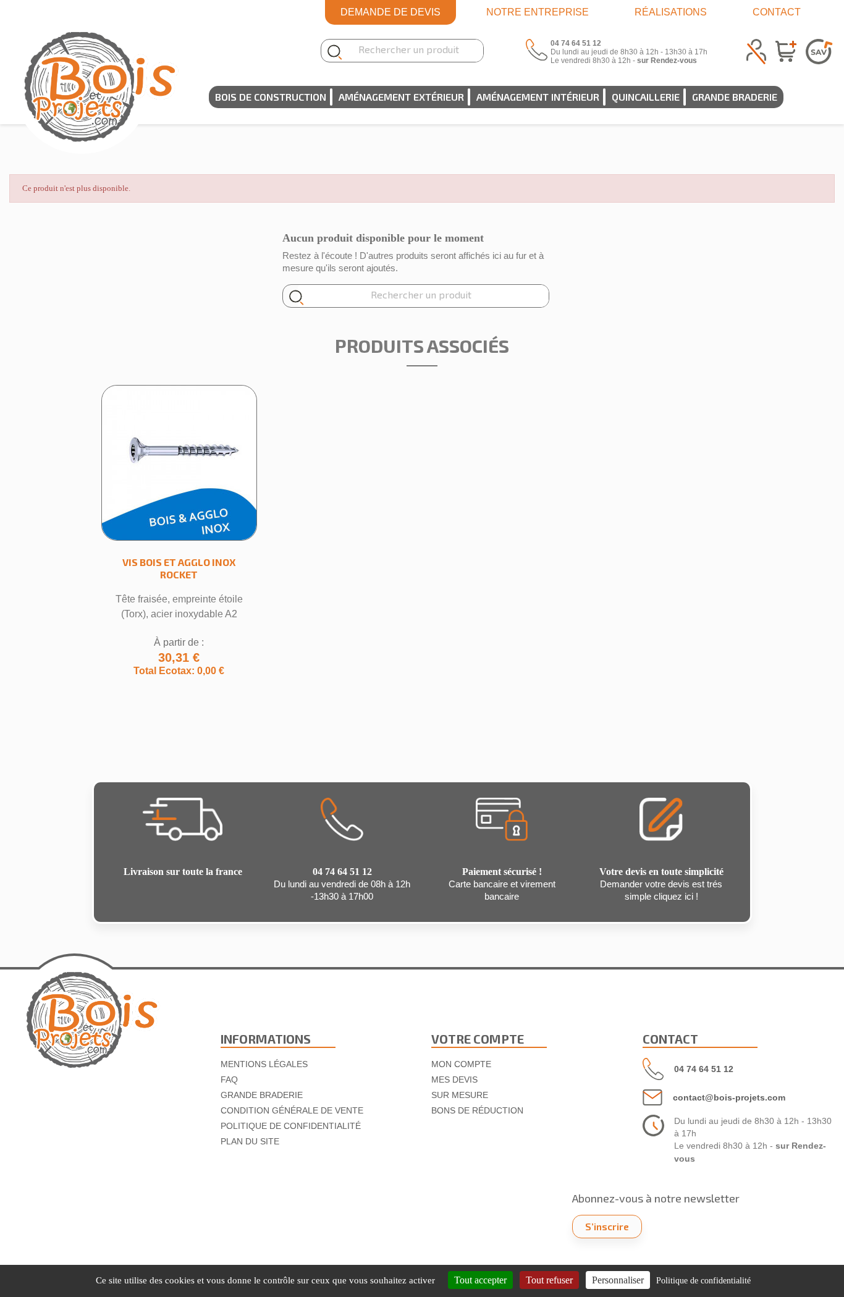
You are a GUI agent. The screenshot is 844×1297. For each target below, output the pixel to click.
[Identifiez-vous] (756, 50)
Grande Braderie (734, 97)
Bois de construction (270, 97)
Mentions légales (264, 1064)
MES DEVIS (454, 1079)
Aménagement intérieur (537, 97)
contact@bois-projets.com (729, 1097)
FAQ (229, 1079)
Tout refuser (549, 1280)
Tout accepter (480, 1280)
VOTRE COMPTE (477, 1038)
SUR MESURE (459, 1095)
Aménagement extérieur (401, 97)
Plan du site (250, 1141)
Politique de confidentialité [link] (703, 1280)
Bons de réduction (477, 1110)
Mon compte (461, 1064)
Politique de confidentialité (291, 1126)
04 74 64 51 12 (703, 1069)
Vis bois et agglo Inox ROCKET (178, 568)
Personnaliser (618, 1280)
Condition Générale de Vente (292, 1110)
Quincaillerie (646, 97)
